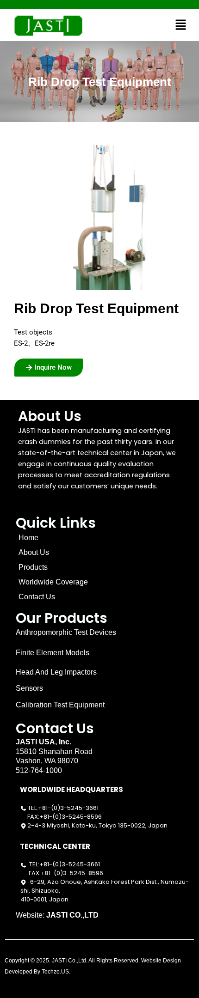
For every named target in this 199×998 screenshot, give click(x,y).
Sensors (29, 688)
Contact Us (37, 597)
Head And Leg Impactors (56, 672)
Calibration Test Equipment (60, 705)
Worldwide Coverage (53, 582)
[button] (181, 25)
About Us (34, 552)
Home (28, 538)
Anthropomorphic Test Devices (66, 632)
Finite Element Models (52, 653)
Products (33, 567)
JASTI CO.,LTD (72, 915)
